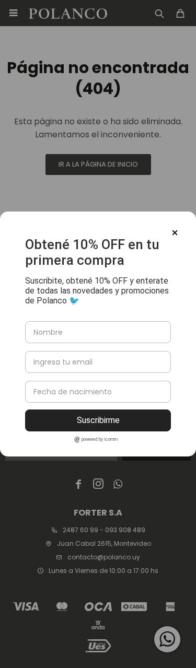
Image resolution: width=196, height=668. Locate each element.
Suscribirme (98, 420)
